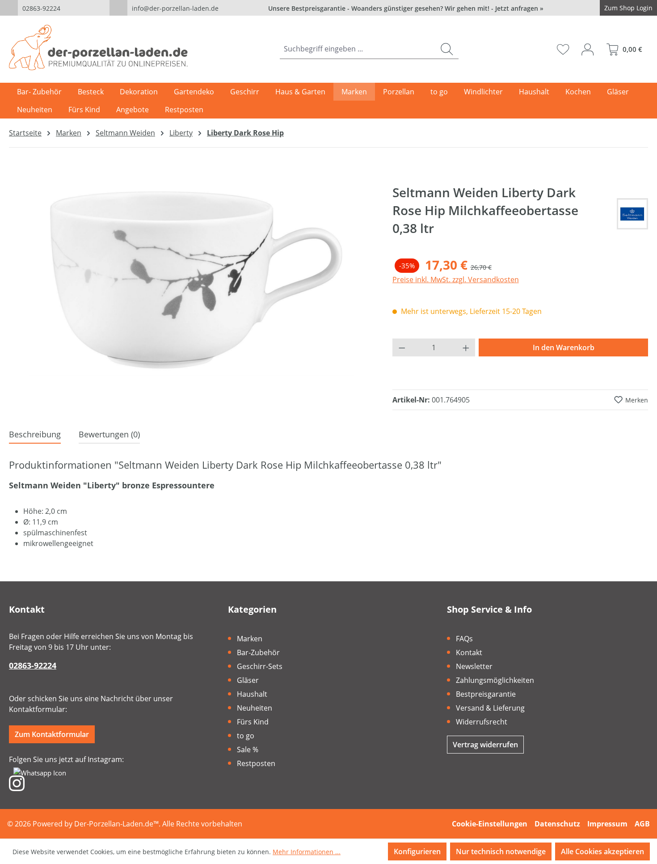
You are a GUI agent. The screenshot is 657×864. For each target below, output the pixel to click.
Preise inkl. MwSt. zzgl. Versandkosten (455, 279)
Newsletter (474, 666)
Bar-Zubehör (258, 652)
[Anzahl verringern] (401, 347)
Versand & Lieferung (490, 708)
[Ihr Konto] (587, 49)
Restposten (256, 763)
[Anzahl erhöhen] (466, 347)
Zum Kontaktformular (52, 734)
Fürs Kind (253, 722)
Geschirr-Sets (259, 666)
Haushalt (252, 694)
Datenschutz (557, 824)
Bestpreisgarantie (486, 694)
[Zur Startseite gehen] (98, 47)
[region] (191, 279)
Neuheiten (254, 708)
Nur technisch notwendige (501, 851)
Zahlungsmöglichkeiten (495, 680)
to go (245, 736)
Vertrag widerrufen (485, 745)
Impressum (607, 824)
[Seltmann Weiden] (632, 213)
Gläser (248, 680)
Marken (249, 639)
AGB (642, 824)
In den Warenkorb (563, 347)
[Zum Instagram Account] (17, 783)
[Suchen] (447, 49)
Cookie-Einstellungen (489, 824)
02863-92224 (41, 8)
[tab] (35, 435)
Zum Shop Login (628, 8)
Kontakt (469, 652)
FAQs (464, 639)
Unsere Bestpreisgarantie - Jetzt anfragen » (405, 8)
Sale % (247, 749)
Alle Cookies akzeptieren (602, 851)
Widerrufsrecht (481, 722)
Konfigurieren (417, 851)
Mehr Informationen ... (307, 851)
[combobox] (357, 49)
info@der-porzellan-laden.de (175, 8)
